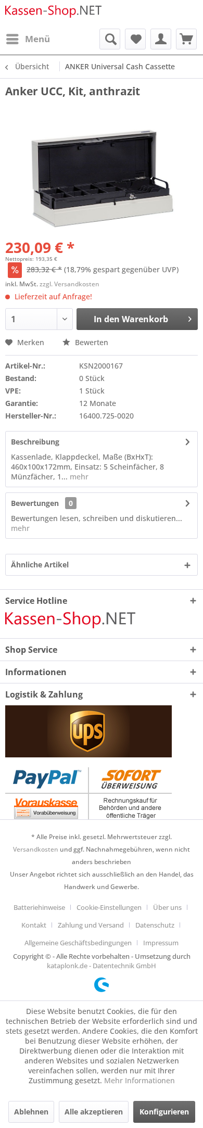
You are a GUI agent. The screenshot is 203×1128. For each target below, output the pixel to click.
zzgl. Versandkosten (69, 284)
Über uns (167, 907)
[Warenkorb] (186, 39)
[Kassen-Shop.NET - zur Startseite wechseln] (53, 14)
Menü (37, 39)
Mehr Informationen (139, 1080)
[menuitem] (27, 39)
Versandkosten (35, 849)
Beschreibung (35, 442)
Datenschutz (154, 925)
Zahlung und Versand (91, 925)
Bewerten (90, 342)
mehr (78, 476)
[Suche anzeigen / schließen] (109, 39)
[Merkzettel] (135, 39)
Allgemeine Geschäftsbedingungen (78, 942)
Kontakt (33, 925)
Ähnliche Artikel (40, 564)
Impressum (161, 942)
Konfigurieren (164, 1112)
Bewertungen (35, 503)
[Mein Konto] (160, 39)
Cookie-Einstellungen (109, 907)
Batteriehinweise (39, 907)
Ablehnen (31, 1112)
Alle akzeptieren (94, 1112)
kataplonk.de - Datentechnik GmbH (101, 965)
